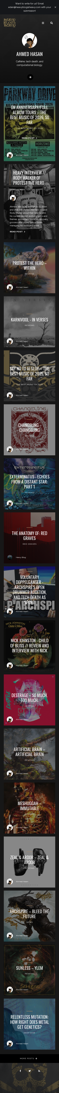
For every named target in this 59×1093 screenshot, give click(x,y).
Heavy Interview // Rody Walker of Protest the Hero (29, 177)
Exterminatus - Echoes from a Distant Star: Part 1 (29, 481)
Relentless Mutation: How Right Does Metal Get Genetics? (29, 1022)
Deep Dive (29, 1033)
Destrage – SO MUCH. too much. (29, 698)
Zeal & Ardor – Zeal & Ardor (29, 860)
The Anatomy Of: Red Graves (29, 536)
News (29, 922)
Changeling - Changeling (29, 428)
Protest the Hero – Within (30, 266)
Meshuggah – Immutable (29, 806)
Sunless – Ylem (29, 968)
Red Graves (29, 544)
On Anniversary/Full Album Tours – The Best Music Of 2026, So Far (29, 115)
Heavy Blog (21, 557)
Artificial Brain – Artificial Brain (29, 752)
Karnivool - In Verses (29, 319)
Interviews (16, 189)
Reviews (29, 274)
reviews (29, 492)
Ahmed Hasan (22, 155)
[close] (55, 7)
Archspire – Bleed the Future (29, 914)
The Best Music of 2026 (29, 128)
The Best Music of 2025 (29, 384)
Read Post (28, 138)
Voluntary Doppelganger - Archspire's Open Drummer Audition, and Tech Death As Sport (29, 590)
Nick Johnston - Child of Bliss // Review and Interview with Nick (29, 645)
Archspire (29, 608)
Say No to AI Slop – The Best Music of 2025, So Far (29, 373)
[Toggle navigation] (43, 23)
